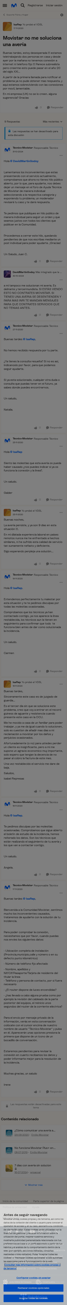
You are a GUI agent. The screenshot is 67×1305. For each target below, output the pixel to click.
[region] (33, 1254)
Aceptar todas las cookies (33, 1298)
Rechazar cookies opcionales (33, 1288)
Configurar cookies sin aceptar (33, 1277)
